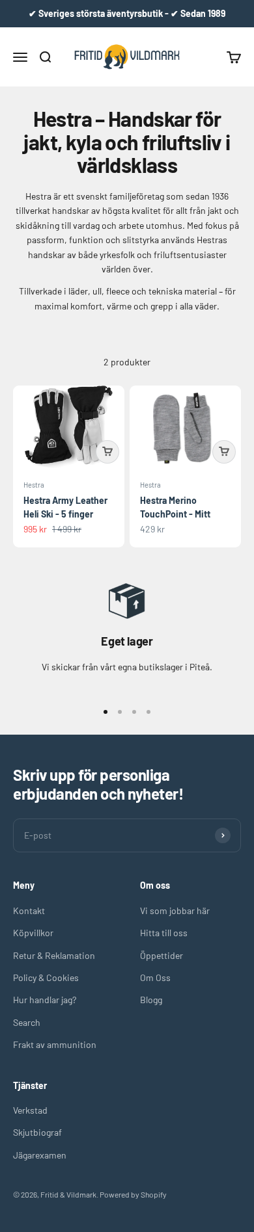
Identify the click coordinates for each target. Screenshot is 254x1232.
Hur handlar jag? (44, 999)
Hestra (33, 484)
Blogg (151, 999)
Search (26, 1022)
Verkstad (30, 1110)
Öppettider (161, 955)
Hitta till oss (164, 932)
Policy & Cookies (46, 977)
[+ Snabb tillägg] (107, 452)
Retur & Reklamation (54, 955)
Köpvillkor (33, 932)
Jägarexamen (39, 1154)
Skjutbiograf (37, 1132)
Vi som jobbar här (175, 910)
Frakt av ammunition (54, 1044)
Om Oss (155, 977)
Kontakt (29, 910)
